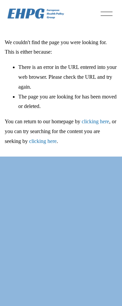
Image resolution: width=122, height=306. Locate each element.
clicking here (95, 121)
